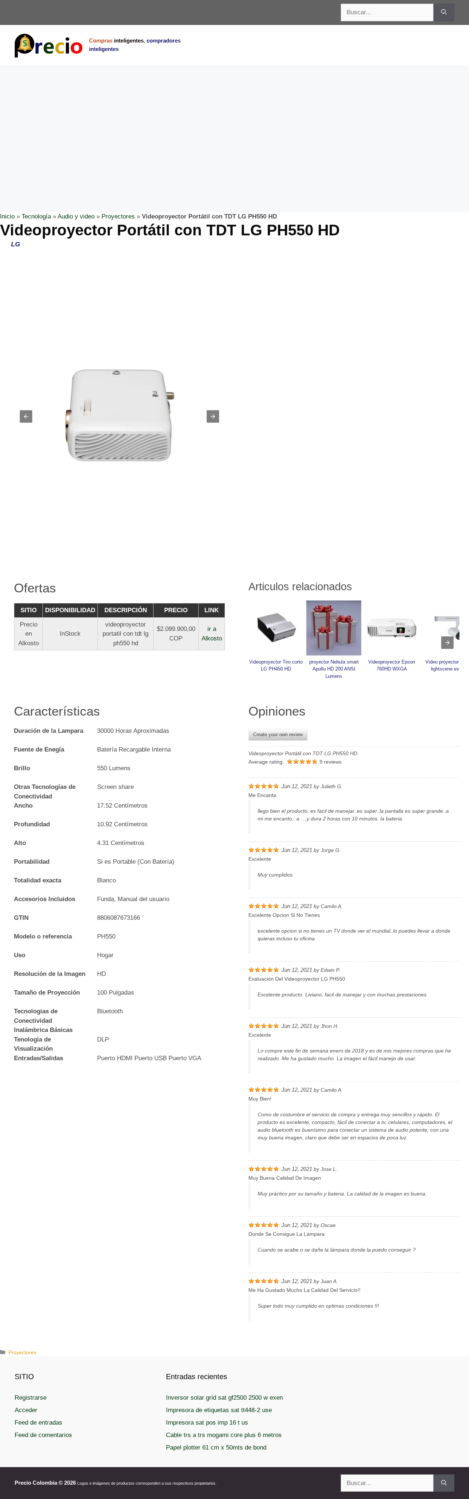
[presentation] (447, 642)
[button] (26, 416)
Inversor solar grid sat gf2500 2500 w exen (224, 1397)
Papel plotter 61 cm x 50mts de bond (216, 1447)
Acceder (26, 1410)
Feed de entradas (38, 1422)
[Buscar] (443, 12)
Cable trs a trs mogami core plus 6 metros (224, 1435)
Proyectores (118, 216)
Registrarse (31, 1397)
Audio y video (76, 216)
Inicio (7, 216)
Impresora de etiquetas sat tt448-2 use (219, 1410)
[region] (234, 124)
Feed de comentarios (43, 1435)
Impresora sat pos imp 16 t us (207, 1422)
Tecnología (36, 216)
